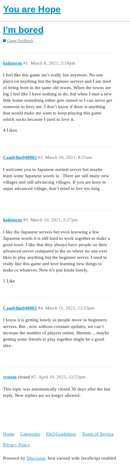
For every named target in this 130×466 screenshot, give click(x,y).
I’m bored (23, 30)
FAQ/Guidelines (61, 434)
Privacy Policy (16, 444)
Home (9, 434)
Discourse (36, 458)
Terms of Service (98, 434)
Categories (30, 434)
